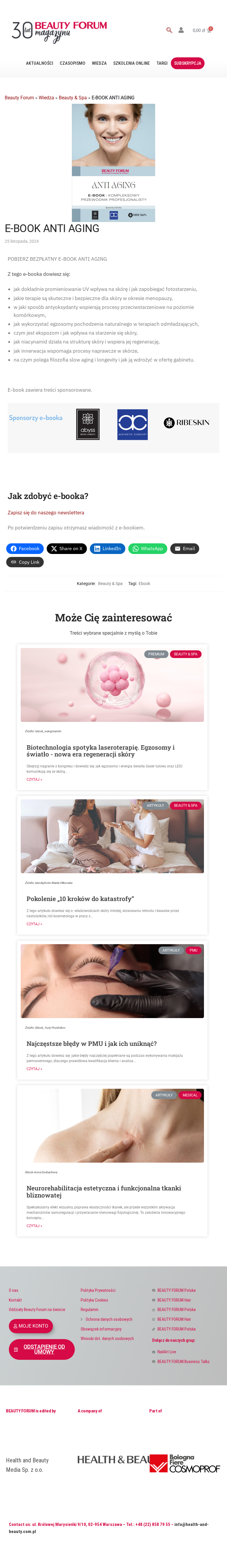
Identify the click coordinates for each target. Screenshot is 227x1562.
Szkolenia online (131, 63)
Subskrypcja (187, 63)
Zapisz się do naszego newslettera (46, 512)
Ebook (144, 583)
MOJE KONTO (33, 1326)
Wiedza (99, 63)
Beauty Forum (19, 98)
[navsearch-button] (169, 31)
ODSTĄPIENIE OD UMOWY (44, 1349)
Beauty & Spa (73, 98)
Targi (162, 63)
